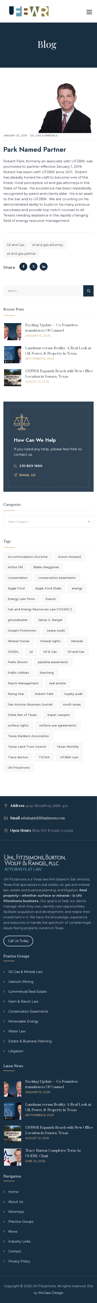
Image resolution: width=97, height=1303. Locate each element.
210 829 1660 (30, 466)
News (12, 1231)
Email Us (27, 475)
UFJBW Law (69, 757)
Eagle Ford (16, 588)
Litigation (15, 1051)
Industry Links (19, 1241)
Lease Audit (56, 630)
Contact (14, 1251)
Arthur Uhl (15, 567)
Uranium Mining (20, 982)
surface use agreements (57, 725)
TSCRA (44, 757)
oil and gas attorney (47, 245)
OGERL (13, 651)
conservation (18, 577)
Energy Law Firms (21, 599)
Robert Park (44, 694)
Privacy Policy (19, 1261)
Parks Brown (18, 662)
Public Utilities (18, 672)
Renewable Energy (23, 1021)
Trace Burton (18, 757)
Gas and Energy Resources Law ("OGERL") (40, 609)
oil (31, 651)
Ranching (47, 672)
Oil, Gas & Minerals (44, 135)
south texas (72, 704)
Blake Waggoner (46, 567)
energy (77, 588)
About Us (15, 1202)
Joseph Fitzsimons (22, 630)
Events (51, 599)
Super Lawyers (58, 715)
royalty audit (73, 694)
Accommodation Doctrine (28, 556)
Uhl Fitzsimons (19, 767)
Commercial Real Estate (27, 992)
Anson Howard (69, 556)
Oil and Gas (15, 245)
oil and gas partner (21, 254)
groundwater (18, 620)
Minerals (77, 641)
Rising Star (16, 694)
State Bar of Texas (22, 715)
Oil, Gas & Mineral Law (25, 972)
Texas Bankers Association (28, 736)
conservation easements (57, 577)
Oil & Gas (50, 651)
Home (13, 1192)
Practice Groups (20, 1222)
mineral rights (50, 641)
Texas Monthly (68, 746)
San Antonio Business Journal (30, 704)
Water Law (16, 1031)
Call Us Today (18, 941)
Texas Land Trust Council (27, 746)
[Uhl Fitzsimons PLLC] (27, 11)
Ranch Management (23, 683)
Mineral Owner (19, 641)
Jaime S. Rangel (50, 620)
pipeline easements (53, 662)
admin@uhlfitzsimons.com (43, 818)
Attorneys (16, 1212)
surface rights (18, 725)
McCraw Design (51, 1293)
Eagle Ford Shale (48, 588)
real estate (57, 683)
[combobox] (48, 521)
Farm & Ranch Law (23, 1002)
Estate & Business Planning (30, 1041)
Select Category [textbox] (18, 521)
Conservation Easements (28, 1011)
